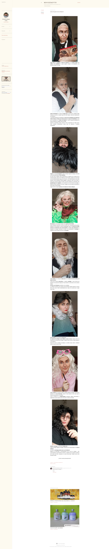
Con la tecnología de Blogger (61, 543)
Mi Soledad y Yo (50, 3)
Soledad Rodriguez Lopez (6, 19)
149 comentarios (56, 529)
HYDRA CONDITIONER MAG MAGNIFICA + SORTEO (62, 500)
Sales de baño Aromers (56, 528)
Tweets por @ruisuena (5, 66)
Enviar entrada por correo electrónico (58, 462)
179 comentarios (56, 502)
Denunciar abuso (5, 35)
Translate (8, 93)
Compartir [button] (42, 10)
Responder (54, 472)
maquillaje (42, 13)
